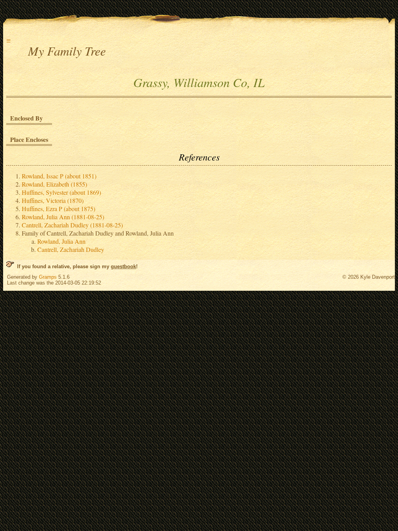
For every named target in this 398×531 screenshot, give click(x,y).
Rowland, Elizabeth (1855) (54, 184)
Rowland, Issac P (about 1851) (59, 176)
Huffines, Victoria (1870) (53, 200)
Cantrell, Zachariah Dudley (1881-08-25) (72, 225)
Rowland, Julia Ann (61, 241)
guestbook (123, 266)
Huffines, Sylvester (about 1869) (61, 192)
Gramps (48, 277)
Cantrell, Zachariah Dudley (70, 249)
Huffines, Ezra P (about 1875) (58, 208)
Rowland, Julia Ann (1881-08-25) (63, 217)
